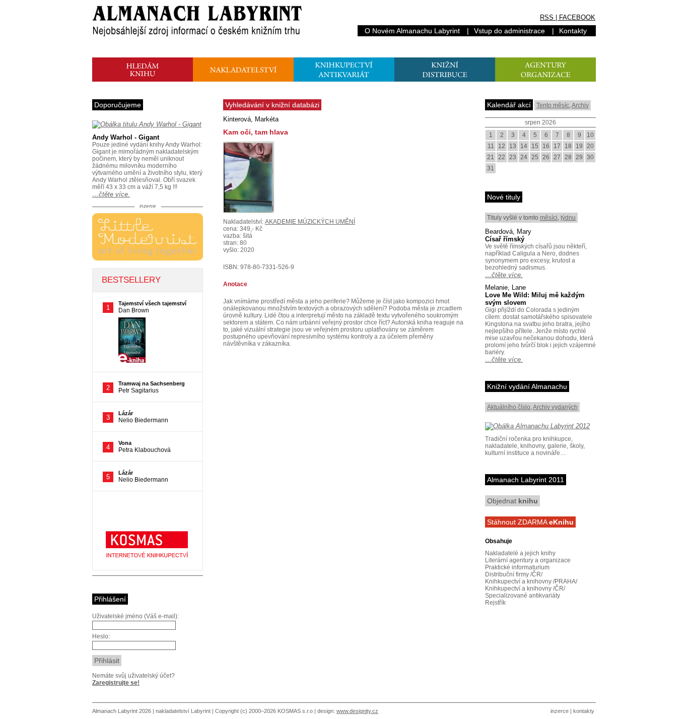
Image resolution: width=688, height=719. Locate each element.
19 (579, 146)
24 (523, 157)
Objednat (512, 501)
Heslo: (101, 636)
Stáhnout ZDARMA (530, 522)
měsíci (549, 217)
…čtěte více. (111, 194)
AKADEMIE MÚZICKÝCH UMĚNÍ (310, 221)
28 (568, 157)
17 (557, 146)
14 (523, 146)
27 (557, 157)
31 (490, 168)
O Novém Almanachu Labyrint (412, 31)
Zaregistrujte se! (116, 682)
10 (590, 135)
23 (512, 157)
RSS (547, 17)
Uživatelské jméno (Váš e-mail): (135, 616)
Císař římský (504, 239)
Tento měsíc (552, 105)
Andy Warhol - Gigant (125, 137)
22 (501, 157)
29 (579, 157)
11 (491, 146)
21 (490, 157)
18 (568, 146)
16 (545, 146)
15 (534, 146)
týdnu (568, 217)
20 (590, 146)
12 (501, 146)
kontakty (583, 711)
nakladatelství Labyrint (183, 711)
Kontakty (573, 31)
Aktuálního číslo (508, 407)
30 (590, 157)
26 (545, 157)
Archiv (580, 105)
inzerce (560, 711)
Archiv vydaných (555, 407)
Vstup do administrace (509, 31)
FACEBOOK (577, 17)
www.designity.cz (357, 711)
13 (512, 146)
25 (534, 157)
